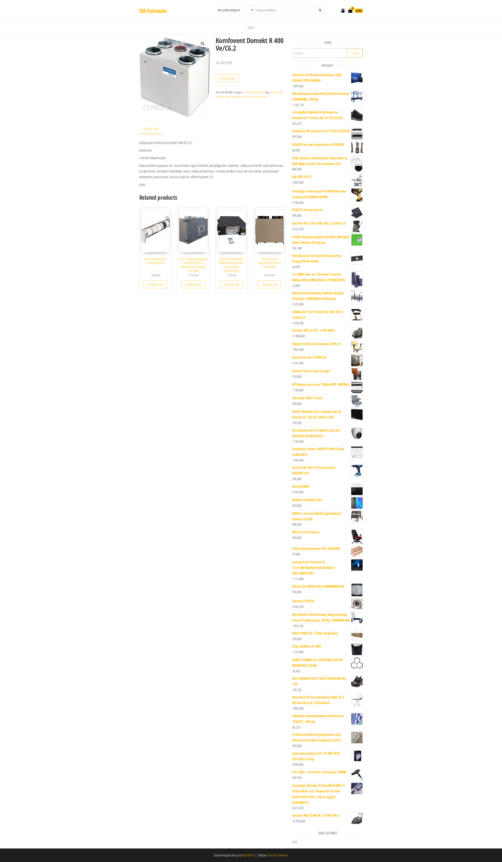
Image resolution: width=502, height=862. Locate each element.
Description (151, 129)
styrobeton (247, 96)
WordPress (249, 855)
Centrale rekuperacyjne (254, 92)
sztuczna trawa (260, 96)
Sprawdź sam (227, 78)
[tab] (153, 129)
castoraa (273, 92)
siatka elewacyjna (233, 96)
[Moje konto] (343, 10)
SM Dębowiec (153, 11)
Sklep (251, 27)
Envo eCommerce (278, 855)
